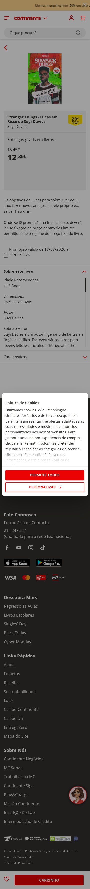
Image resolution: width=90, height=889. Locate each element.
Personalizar (42, 487)
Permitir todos (45, 475)
